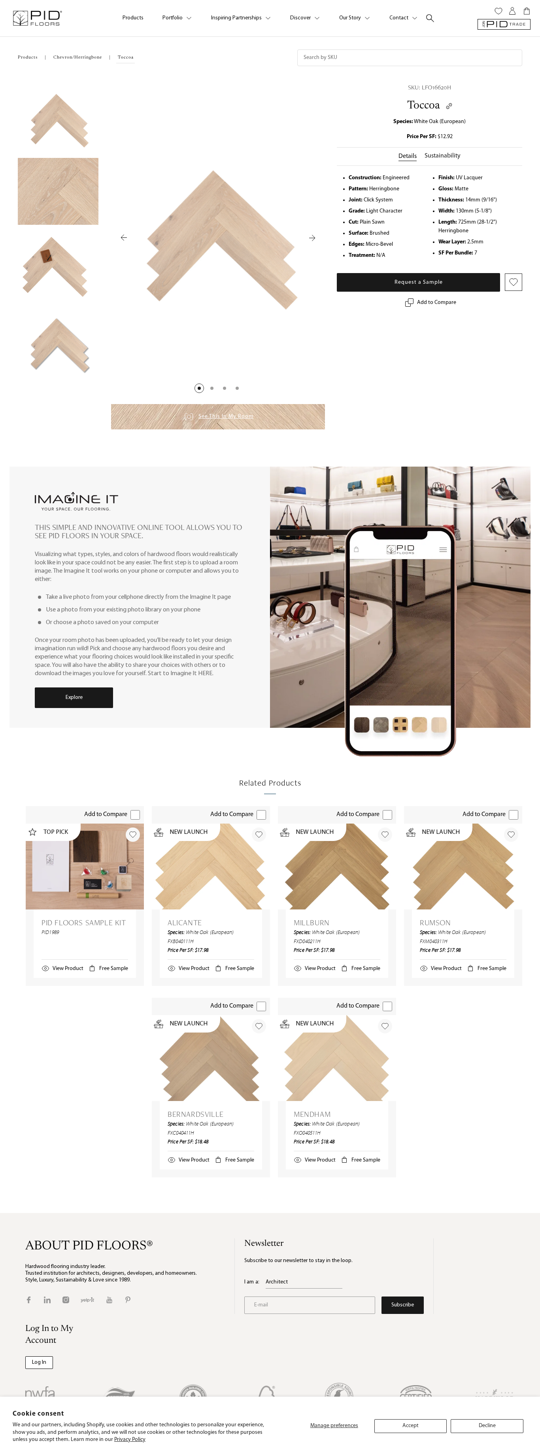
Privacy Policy (129, 1440)
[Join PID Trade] (504, 24)
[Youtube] (109, 1300)
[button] (199, 388)
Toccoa (423, 105)
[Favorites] (498, 11)
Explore (74, 697)
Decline (487, 1426)
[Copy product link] (449, 106)
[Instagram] (65, 1300)
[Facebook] (28, 1300)
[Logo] (37, 18)
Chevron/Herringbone (77, 57)
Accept (410, 1426)
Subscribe (402, 1305)
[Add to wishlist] (133, 835)
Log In (39, 1362)
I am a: (251, 1282)
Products (133, 18)
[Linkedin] (47, 1300)
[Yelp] (87, 1300)
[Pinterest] (128, 1300)
